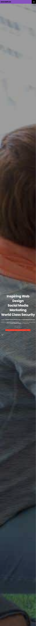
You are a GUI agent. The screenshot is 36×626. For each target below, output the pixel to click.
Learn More (18, 326)
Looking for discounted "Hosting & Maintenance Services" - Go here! (18, 330)
